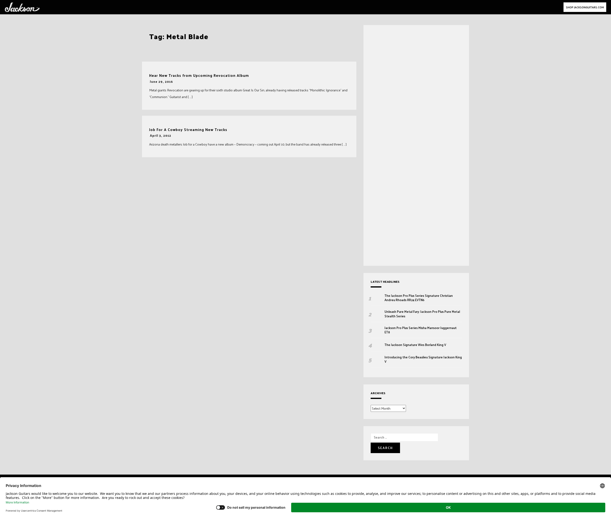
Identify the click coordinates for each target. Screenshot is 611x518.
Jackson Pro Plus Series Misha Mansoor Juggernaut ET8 (421, 330)
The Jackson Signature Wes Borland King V (415, 345)
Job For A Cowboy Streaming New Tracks (188, 130)
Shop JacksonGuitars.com (585, 7)
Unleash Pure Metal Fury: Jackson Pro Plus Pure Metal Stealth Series (422, 313)
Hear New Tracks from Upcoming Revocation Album (199, 75)
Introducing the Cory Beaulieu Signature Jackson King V (423, 359)
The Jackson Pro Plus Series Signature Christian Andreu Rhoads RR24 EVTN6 (419, 297)
